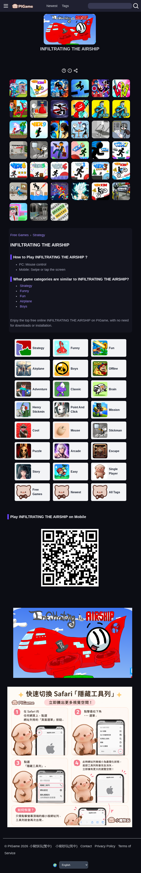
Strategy (39, 235)
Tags (65, 6)
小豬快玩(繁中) (41, 846)
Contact (86, 846)
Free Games (19, 235)
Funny (24, 291)
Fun (23, 296)
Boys (23, 306)
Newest (51, 6)
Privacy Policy (105, 846)
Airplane (26, 301)
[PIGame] (22, 6)
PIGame (14, 846)
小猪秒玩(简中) (66, 846)
